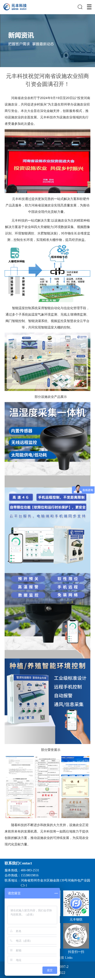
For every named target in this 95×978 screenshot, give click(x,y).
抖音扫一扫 (76, 952)
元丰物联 (76, 919)
